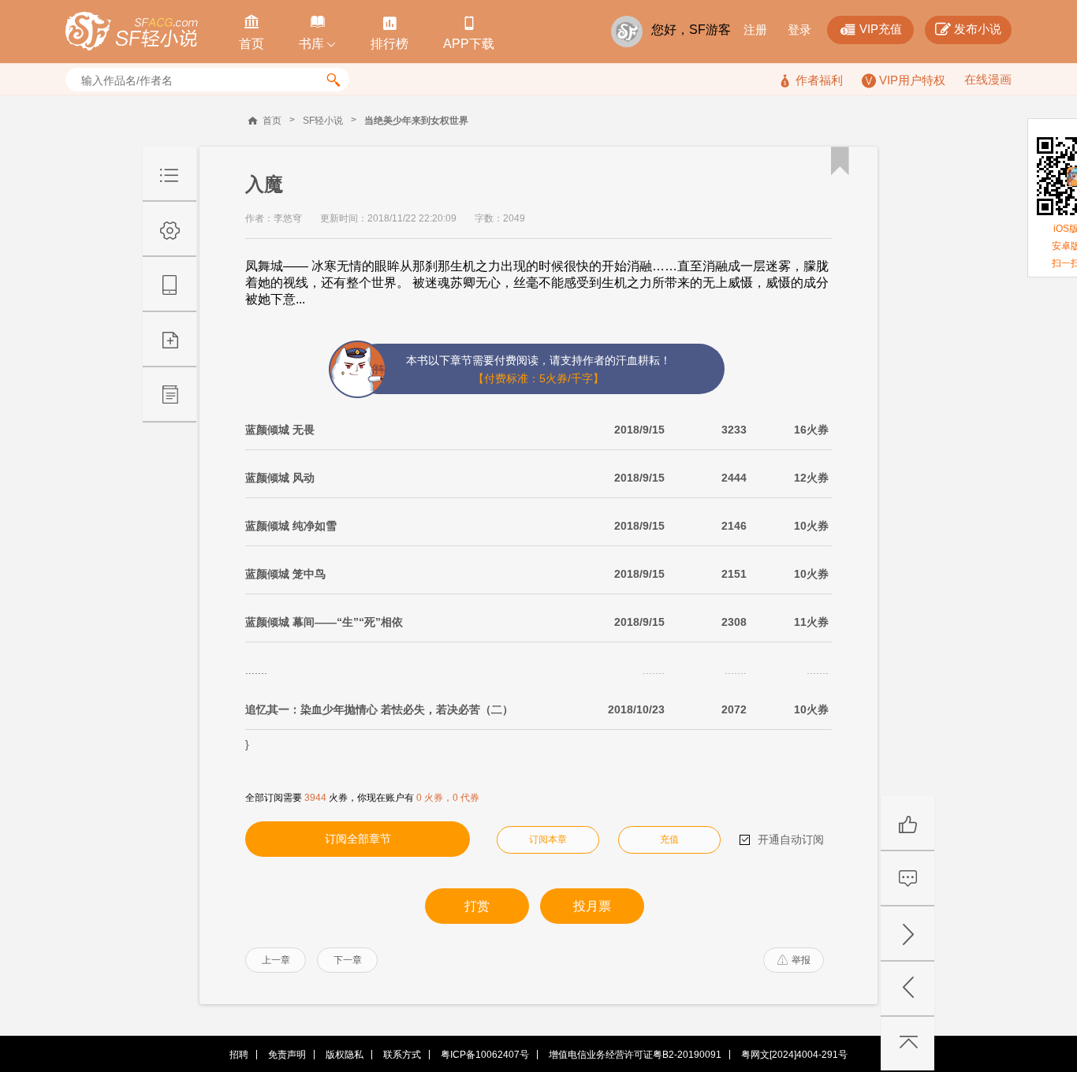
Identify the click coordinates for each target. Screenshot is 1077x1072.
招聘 (238, 1054)
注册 (755, 29)
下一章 (348, 960)
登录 (799, 29)
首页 (272, 120)
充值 (669, 839)
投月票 (592, 906)
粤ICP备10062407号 (485, 1054)
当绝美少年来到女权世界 (416, 120)
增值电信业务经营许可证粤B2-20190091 (635, 1054)
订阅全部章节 (358, 838)
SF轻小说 (323, 120)
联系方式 (402, 1054)
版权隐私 (344, 1054)
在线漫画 (988, 79)
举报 (794, 960)
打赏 (477, 906)
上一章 (276, 960)
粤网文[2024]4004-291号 (794, 1054)
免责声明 (287, 1054)
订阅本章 (548, 839)
